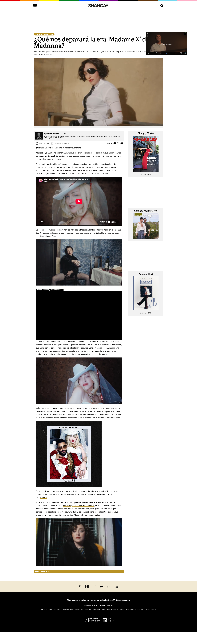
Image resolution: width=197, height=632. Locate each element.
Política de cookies (128, 610)
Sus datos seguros (92, 610)
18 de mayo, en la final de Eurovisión (78, 505)
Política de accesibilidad (146, 610)
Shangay (39, 34)
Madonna (69, 148)
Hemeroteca (68, 610)
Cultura (49, 34)
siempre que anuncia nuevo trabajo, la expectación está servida (88, 156)
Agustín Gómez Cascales (55, 134)
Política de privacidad (110, 610)
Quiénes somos (46, 610)
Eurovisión (49, 148)
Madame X (59, 148)
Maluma (77, 148)
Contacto (58, 610)
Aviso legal (79, 610)
